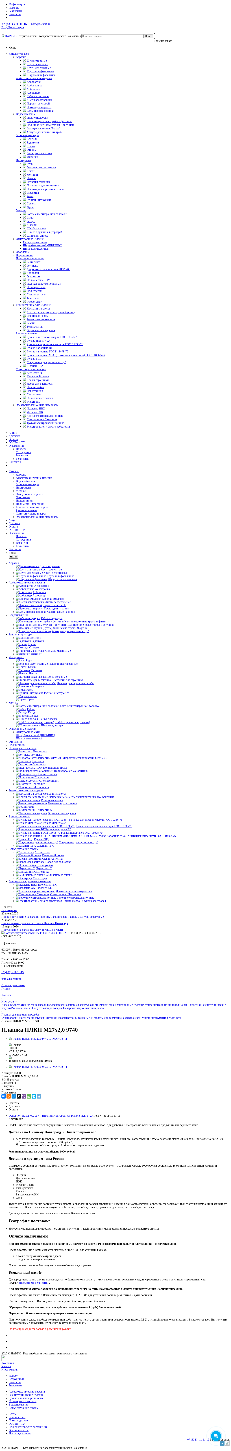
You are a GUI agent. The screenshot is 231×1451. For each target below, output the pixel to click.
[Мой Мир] (14, 1096)
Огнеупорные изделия (29, 238)
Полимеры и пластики (30, 258)
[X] (19, 1096)
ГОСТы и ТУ (17, 442)
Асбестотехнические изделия (34, 78)
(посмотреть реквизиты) (34, 1282)
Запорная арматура (27, 135)
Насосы (61, 1017)
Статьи (13, 1413)
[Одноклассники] (8, 1096)
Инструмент (23, 160)
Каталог (14, 471)
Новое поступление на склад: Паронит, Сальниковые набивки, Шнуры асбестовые (52, 916)
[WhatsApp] (29, 1096)
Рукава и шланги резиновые (26, 1398)
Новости (21, 448)
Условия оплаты (19, 1430)
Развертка (128, 1017)
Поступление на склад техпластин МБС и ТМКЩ (32, 929)
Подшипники (24, 255)
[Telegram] (39, 1096)
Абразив (21, 56)
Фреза (177, 1017)
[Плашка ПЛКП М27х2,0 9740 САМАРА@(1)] (38, 1038)
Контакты (15, 461)
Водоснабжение (26, 114)
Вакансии (22, 455)
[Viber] (24, 1096)
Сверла (169, 1017)
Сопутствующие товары (31, 369)
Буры (4, 1017)
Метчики (51, 1017)
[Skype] (34, 1096)
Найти (13, 556)
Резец (137, 1017)
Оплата (13, 439)
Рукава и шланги (26, 333)
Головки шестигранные (22, 1017)
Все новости (9, 910)
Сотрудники (23, 452)
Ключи (41, 1017)
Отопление (23, 251)
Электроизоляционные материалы (37, 404)
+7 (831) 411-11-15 (14, 24)
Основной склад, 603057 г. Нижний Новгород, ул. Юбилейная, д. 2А (51, 1115)
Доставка (14, 435)
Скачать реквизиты (13, 985)
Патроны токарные (78, 1017)
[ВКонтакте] (3, 1096)
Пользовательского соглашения (28, 1426)
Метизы (21, 210)
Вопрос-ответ (17, 1417)
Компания (7, 1363)
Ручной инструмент (153, 1017)
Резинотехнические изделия (33, 304)
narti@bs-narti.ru (41, 23)
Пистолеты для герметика (106, 1017)
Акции (13, 432)
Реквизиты (22, 458)
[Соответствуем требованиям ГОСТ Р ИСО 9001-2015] (35, 932)
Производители (18, 1420)
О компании (16, 445)
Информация (9, 1369)
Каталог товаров (19, 53)
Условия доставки (20, 1433)
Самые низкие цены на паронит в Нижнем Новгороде (34, 923)
